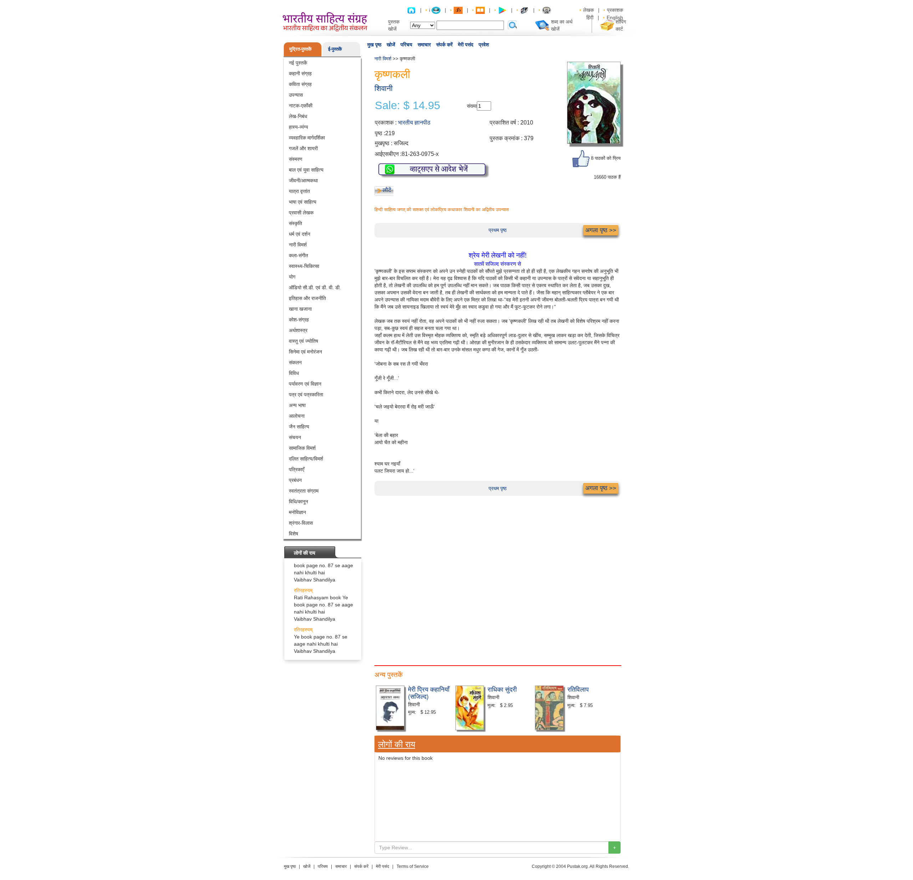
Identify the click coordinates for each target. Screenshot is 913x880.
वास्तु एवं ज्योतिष (303, 341)
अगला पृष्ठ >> (600, 230)
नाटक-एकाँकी (300, 105)
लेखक (588, 10)
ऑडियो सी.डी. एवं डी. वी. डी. (315, 287)
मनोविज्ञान (297, 512)
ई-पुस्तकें (335, 49)
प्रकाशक (615, 10)
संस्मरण (295, 159)
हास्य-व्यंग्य (298, 127)
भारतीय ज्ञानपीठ (414, 122)
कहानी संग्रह (300, 73)
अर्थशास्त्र (298, 330)
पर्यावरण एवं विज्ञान (305, 384)
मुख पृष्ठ (374, 44)
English (615, 17)
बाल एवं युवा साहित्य (306, 170)
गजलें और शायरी (303, 148)
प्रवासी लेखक (301, 212)
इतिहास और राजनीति (307, 298)
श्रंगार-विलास (301, 523)
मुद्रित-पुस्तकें (300, 49)
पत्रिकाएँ (296, 469)
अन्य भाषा (297, 405)
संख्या (472, 106)
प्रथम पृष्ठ (497, 230)
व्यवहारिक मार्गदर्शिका (307, 138)
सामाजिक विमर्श (302, 448)
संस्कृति (295, 223)
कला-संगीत (298, 255)
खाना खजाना (300, 309)
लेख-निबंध (298, 116)
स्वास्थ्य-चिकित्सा (304, 266)
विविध (294, 373)
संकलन (295, 362)
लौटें (387, 190)
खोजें (391, 44)
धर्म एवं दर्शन (299, 234)
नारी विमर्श (298, 245)
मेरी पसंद (465, 44)
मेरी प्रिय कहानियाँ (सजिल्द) (428, 692)
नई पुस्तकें (298, 63)
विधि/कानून (298, 501)
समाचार (424, 44)
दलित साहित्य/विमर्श (306, 459)
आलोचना (297, 416)
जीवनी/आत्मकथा (303, 180)
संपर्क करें (444, 44)
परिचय (406, 44)
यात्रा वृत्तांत (299, 191)
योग (292, 277)
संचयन (295, 437)
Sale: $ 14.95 (407, 106)
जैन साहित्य (299, 426)
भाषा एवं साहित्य (302, 202)
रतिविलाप (578, 688)
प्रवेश (484, 44)
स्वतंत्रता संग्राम (303, 491)
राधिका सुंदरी (502, 688)
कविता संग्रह (300, 84)
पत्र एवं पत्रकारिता (306, 394)
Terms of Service (413, 866)
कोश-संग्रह (299, 319)
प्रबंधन (295, 480)
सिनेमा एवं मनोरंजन (305, 352)
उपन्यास (296, 95)
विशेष (293, 533)
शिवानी (383, 88)
